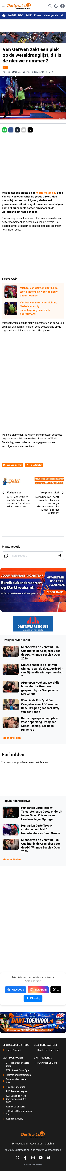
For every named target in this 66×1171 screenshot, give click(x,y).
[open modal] (62, 6)
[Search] (50, 6)
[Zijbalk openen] (3, 6)
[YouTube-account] (41, 1158)
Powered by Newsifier (33, 1165)
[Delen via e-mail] (23, 129)
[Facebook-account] (25, 1158)
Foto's (37, 15)
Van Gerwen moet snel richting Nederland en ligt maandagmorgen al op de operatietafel (38, 308)
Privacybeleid (20, 1143)
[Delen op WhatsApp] (4, 129)
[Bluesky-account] (48, 1158)
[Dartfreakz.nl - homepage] (19, 6)
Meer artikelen (12, 737)
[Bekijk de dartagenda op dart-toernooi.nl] (33, 1022)
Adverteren (36, 1143)
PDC (21, 15)
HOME (12, 15)
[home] (4, 15)
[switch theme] (56, 6)
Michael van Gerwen (12, 465)
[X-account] (18, 1158)
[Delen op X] (17, 129)
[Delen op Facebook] (10, 129)
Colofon (49, 1143)
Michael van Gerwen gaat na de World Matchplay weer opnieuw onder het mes (39, 291)
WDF (29, 15)
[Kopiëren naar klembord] (30, 129)
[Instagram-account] (33, 1158)
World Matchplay (46, 192)
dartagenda (51, 15)
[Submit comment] (59, 556)
